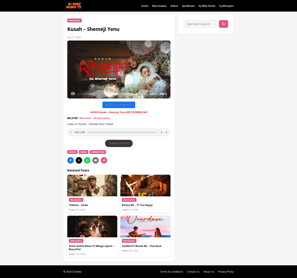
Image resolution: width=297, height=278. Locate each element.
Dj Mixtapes (226, 6)
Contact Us (193, 271)
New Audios (159, 6)
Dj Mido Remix (207, 6)
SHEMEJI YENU (97, 152)
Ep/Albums (188, 6)
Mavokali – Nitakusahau (95, 118)
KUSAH (83, 152)
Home (144, 6)
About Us (208, 271)
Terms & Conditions (171, 271)
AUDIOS (72, 152)
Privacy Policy (226, 271)
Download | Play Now (118, 105)
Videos (174, 6)
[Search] (223, 24)
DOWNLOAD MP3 (119, 143)
